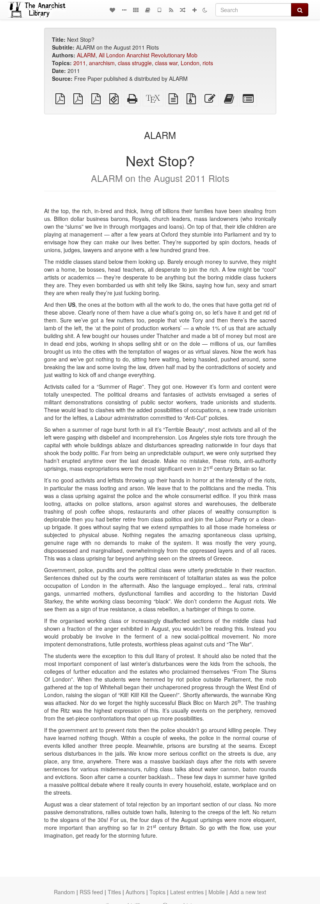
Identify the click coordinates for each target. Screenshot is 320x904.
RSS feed (91, 892)
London (190, 63)
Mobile (216, 892)
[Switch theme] (205, 10)
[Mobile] (159, 10)
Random (64, 892)
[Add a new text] (194, 10)
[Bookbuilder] (147, 10)
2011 (79, 63)
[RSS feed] (171, 10)
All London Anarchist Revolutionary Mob (148, 55)
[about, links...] (124, 10)
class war (166, 63)
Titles (114, 892)
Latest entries (187, 892)
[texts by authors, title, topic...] (112, 10)
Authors (135, 892)
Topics (157, 892)
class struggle (135, 63)
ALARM (86, 55)
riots (208, 63)
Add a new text (247, 892)
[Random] (182, 10)
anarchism (102, 63)
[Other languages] (136, 10)
